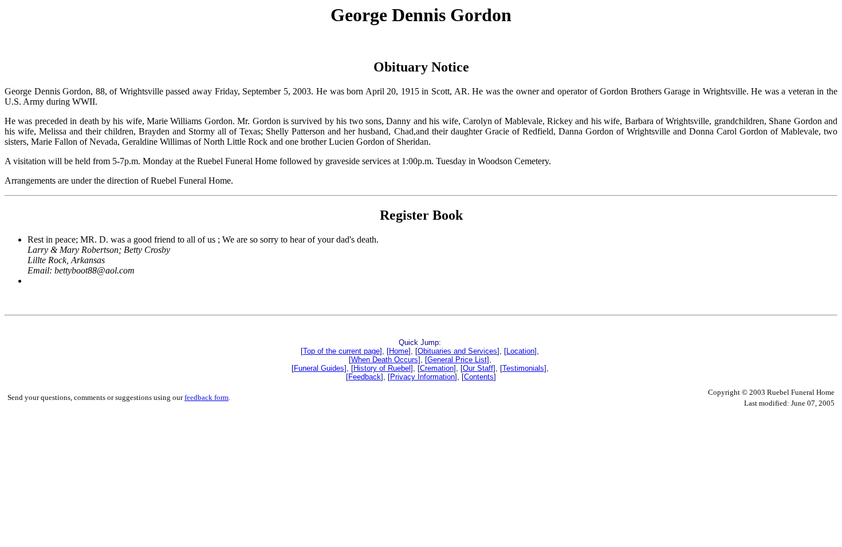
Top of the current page (341, 351)
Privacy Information (422, 376)
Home (398, 351)
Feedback (364, 376)
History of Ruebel (382, 368)
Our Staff (478, 368)
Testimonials (523, 368)
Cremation (437, 368)
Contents (479, 376)
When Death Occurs (384, 359)
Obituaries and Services (457, 351)
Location (520, 351)
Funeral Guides (319, 368)
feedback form (206, 397)
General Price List (457, 359)
